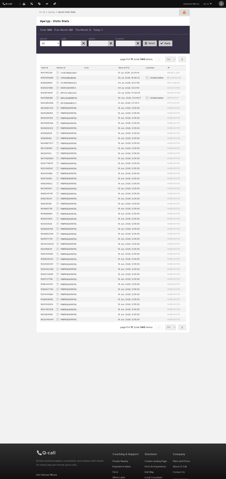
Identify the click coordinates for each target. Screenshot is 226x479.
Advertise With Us (191, 4)
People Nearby (120, 461)
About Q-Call (180, 466)
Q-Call (42, 12)
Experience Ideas (122, 466)
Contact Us (179, 472)
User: (64, 38)
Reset (152, 43)
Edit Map (149, 472)
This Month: (82, 29)
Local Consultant (153, 477)
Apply (167, 43)
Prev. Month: (61, 29)
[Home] (10, 4)
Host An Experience (155, 466)
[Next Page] (182, 59)
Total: (43, 29)
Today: (97, 29)
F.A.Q (115, 472)
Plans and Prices (181, 461)
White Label (119, 477)
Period (43, 38)
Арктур (51, 12)
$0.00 (206, 4)
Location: (120, 38)
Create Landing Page (156, 461)
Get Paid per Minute (46, 475)
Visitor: (92, 38)
